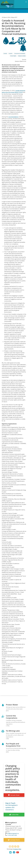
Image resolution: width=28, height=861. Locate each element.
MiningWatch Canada (11, 823)
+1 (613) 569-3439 (12, 835)
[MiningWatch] (7, 4)
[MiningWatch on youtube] (17, 852)
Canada (5, 53)
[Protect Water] (6, 43)
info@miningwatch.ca (13, 833)
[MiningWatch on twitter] (10, 852)
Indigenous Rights (22, 56)
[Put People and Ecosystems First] (23, 50)
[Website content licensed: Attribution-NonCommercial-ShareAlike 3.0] (14, 846)
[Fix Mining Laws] (21, 43)
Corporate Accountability (19, 53)
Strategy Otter (17, 849)
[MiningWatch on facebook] (14, 852)
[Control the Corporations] (13, 43)
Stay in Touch (10, 803)
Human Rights (13, 56)
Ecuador (10, 53)
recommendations (13, 117)
